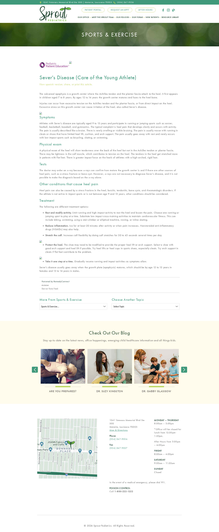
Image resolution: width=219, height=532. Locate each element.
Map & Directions (119, 430)
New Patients (152, 17)
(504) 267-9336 (125, 2)
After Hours (145, 10)
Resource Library (170, 17)
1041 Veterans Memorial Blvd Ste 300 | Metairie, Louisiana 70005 (77, 2)
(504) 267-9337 (118, 448)
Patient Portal (93, 10)
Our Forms (137, 17)
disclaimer (45, 285)
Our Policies (122, 17)
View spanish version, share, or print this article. (66, 84)
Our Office (83, 17)
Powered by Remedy (55, 281)
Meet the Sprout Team (103, 17)
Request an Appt (120, 10)
